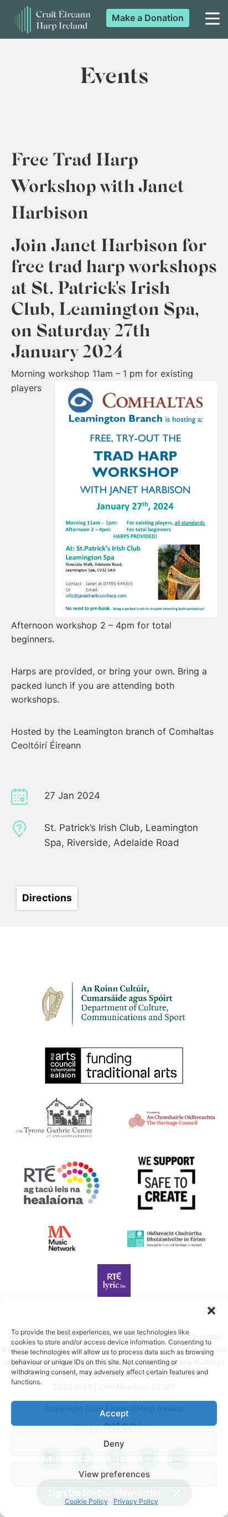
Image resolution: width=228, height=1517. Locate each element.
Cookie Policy (86, 1501)
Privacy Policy (135, 1501)
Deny (114, 1443)
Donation (148, 17)
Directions (47, 897)
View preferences (114, 1474)
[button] (211, 1310)
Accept (114, 1413)
